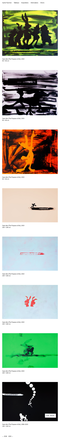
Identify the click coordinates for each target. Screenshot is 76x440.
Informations (34, 2)
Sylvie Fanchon (7, 2)
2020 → (10, 436)
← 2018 (4, 436)
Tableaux (16, 2)
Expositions (24, 2)
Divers (42, 2)
